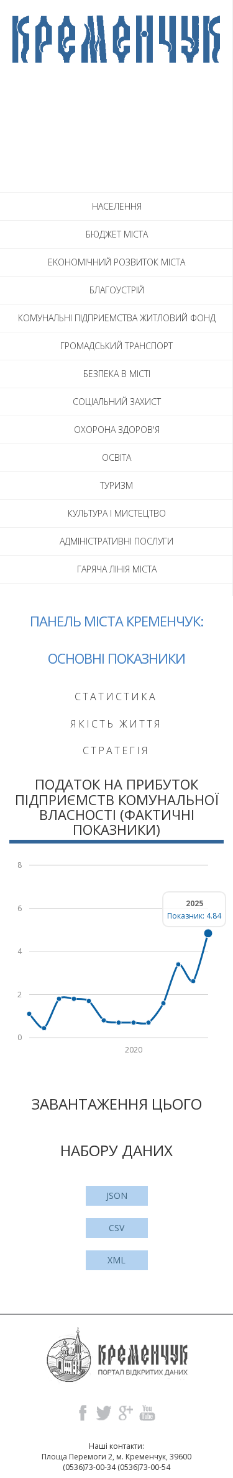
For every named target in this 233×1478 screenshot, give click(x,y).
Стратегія (116, 750)
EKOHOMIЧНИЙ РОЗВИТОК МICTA (116, 262)
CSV (116, 1228)
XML (116, 1260)
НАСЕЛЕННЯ (117, 206)
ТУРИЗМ (116, 485)
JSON (116, 1195)
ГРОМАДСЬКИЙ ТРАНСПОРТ (116, 346)
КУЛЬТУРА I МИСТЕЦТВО (117, 513)
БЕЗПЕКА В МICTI (116, 374)
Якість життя (116, 724)
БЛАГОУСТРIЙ (116, 290)
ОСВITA (116, 457)
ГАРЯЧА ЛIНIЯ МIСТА (117, 569)
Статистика (116, 696)
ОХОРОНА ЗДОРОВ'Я (117, 429)
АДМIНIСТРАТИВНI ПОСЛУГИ (116, 541)
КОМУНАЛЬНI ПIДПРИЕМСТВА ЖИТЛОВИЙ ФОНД (117, 318)
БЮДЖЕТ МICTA (117, 234)
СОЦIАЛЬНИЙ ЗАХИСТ (117, 401)
